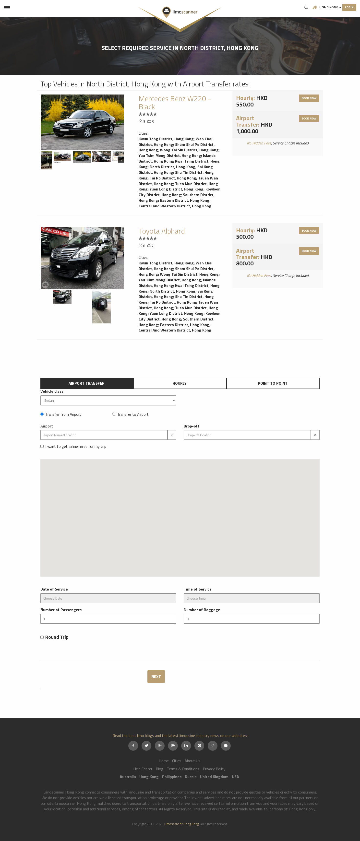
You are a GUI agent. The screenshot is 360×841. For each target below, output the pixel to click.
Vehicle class (51, 391)
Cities (176, 761)
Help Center (142, 769)
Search (306, 7)
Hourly (180, 383)
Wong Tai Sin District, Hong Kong (189, 150)
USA (235, 777)
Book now (308, 98)
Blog (159, 769)
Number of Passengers (61, 610)
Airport (46, 426)
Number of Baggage (202, 610)
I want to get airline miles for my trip (75, 446)
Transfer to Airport (133, 414)
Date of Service (54, 589)
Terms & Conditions (183, 769)
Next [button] (121, 160)
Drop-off (191, 426)
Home (164, 761)
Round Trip (57, 637)
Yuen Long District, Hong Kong (177, 189)
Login (349, 7)
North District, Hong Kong (219, 47)
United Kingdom (214, 777)
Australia (128, 777)
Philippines (171, 777)
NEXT (156, 676)
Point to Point (273, 383)
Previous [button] (44, 160)
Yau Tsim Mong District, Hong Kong (170, 155)
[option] (82, 122)
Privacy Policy (214, 769)
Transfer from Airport (63, 414)
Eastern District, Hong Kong (184, 200)
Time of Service (198, 589)
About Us (192, 761)
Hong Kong (329, 7)
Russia (191, 777)
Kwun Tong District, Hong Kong (166, 139)
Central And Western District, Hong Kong (175, 206)
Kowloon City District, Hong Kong (179, 192)
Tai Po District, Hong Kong (173, 178)
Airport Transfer (87, 383)
